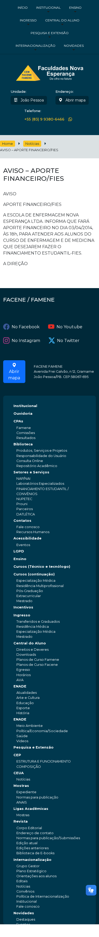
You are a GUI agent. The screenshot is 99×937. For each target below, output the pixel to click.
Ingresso (28, 20)
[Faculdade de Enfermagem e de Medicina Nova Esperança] (49, 72)
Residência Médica (32, 627)
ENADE (19, 686)
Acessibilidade (27, 538)
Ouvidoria (22, 414)
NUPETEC (24, 499)
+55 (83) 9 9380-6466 (44, 119)
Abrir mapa (75, 100)
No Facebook (26, 326)
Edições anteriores (32, 848)
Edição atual (26, 843)
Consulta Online (29, 461)
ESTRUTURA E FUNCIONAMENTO (43, 761)
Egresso (23, 670)
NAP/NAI (23, 479)
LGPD (18, 551)
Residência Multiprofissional (40, 586)
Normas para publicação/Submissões (48, 838)
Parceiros (24, 509)
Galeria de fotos (30, 929)
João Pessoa (32, 100)
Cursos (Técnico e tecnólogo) (41, 567)
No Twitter (68, 340)
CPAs (18, 421)
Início (23, 8)
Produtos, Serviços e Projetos (41, 451)
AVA (19, 680)
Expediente (26, 792)
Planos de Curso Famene (37, 660)
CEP (17, 755)
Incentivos (23, 607)
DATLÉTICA (25, 514)
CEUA (18, 773)
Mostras (21, 786)
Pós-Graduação (29, 591)
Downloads (26, 655)
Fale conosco (28, 527)
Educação (25, 703)
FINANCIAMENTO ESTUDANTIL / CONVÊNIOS (42, 491)
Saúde (22, 736)
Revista (20, 821)
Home (7, 144)
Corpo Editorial (29, 828)
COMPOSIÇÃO (28, 767)
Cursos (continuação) (34, 574)
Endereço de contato (35, 833)
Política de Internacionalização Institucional (42, 898)
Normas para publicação (37, 797)
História (22, 713)
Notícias (32, 144)
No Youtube (69, 326)
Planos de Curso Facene (37, 665)
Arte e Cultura (28, 698)
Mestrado (24, 601)
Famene (23, 428)
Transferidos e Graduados (38, 622)
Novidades (74, 46)
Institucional (48, 8)
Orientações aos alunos (36, 876)
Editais (21, 881)
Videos (22, 741)
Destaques (25, 919)
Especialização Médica (35, 581)
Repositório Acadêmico (36, 466)
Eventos (23, 545)
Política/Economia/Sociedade (42, 731)
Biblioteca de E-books (35, 853)
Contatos (22, 521)
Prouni (21, 504)
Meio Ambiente (29, 726)
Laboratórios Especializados (40, 484)
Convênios (25, 891)
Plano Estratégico (31, 871)
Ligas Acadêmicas (30, 809)
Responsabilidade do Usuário (41, 456)
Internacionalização (35, 46)
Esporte (23, 708)
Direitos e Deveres (32, 650)
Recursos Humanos (32, 532)
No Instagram (26, 340)
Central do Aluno (62, 20)
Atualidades (26, 693)
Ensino (75, 8)
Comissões (25, 433)
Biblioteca (23, 444)
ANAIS (21, 802)
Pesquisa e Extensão (50, 33)
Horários (23, 675)
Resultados (25, 438)
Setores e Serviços (31, 472)
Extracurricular (28, 596)
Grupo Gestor (28, 866)
